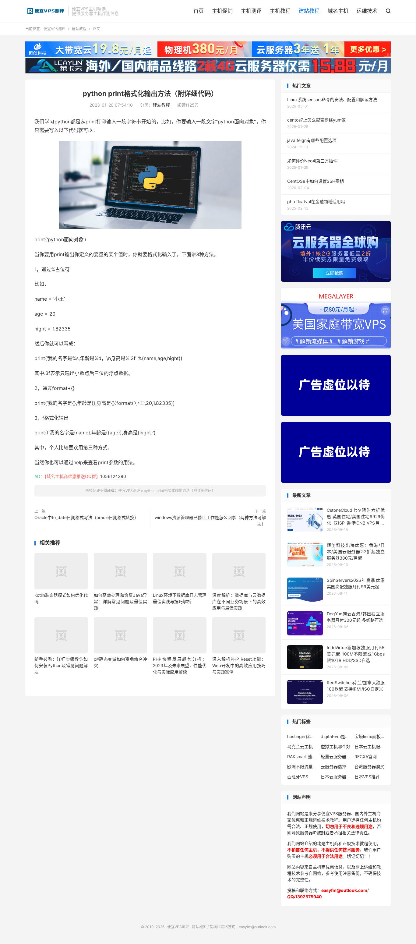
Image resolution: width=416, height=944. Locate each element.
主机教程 (280, 11)
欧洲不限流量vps (302, 766)
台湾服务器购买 (369, 766)
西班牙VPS (297, 776)
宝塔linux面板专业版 (369, 736)
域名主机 (338, 11)
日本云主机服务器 (369, 746)
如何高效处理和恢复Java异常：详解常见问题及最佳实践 (120, 601)
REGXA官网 (365, 756)
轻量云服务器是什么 (336, 756)
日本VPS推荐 (367, 776)
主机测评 (251, 11)
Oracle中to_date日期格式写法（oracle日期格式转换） (86, 517)
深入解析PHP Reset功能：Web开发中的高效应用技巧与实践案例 (239, 665)
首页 (198, 11)
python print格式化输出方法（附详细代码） (150, 93)
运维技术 (367, 11)
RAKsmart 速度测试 (302, 756)
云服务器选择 (333, 766)
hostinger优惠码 (302, 736)
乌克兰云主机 (300, 746)
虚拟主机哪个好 (336, 746)
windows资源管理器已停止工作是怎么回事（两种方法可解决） (210, 520)
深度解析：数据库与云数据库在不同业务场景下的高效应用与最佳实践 (239, 601)
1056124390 (113, 476)
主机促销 (222, 11)
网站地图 (199, 927)
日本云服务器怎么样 (336, 776)
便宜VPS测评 (45, 11)
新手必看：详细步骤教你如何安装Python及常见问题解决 (61, 665)
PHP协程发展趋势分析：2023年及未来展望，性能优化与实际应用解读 (179, 665)
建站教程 (309, 11)
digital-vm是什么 (336, 736)
